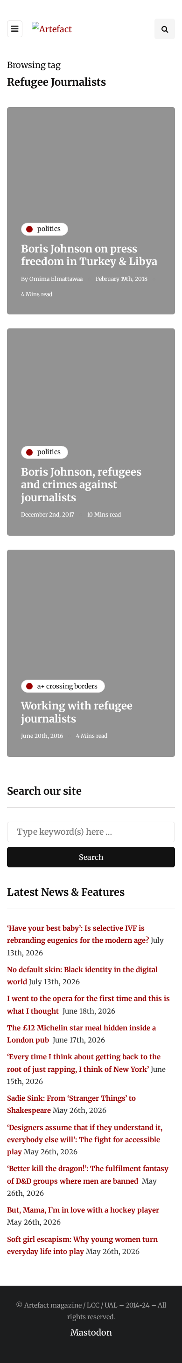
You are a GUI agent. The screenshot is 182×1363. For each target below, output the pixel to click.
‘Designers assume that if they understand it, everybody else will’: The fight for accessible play (84, 1140)
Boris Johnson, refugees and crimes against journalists (81, 484)
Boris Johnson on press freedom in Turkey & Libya (89, 255)
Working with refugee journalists (77, 712)
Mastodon (91, 1332)
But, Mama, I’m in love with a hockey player (83, 1210)
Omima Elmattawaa (56, 278)
